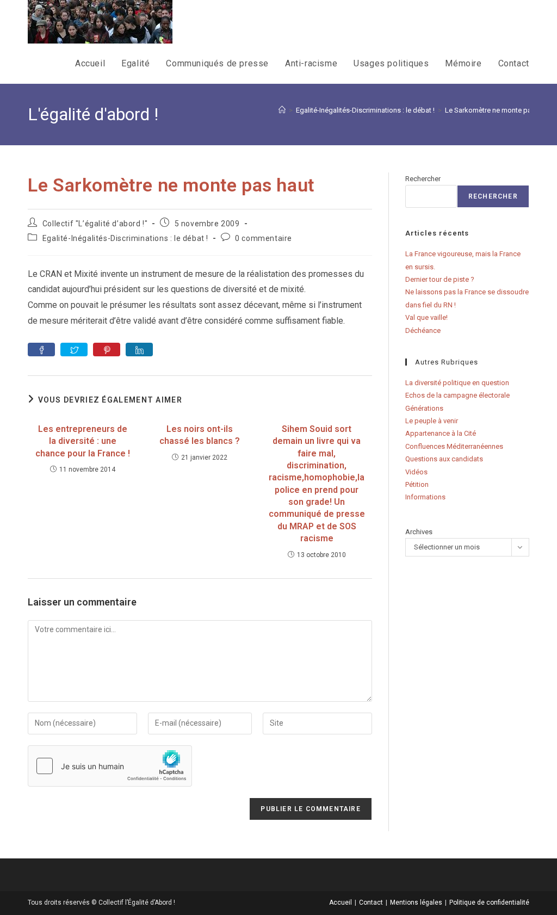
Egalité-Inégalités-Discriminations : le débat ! (125, 238)
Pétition (417, 484)
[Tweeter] (74, 349)
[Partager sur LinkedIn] (139, 349)
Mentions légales (416, 902)
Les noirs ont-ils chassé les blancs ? (199, 435)
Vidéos (416, 472)
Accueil (340, 902)
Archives (418, 532)
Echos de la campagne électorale (457, 395)
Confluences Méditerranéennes (454, 446)
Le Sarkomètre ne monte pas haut (497, 110)
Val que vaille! (426, 317)
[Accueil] (282, 110)
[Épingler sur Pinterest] (106, 349)
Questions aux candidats (444, 459)
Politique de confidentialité (489, 902)
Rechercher (423, 179)
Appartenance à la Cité (440, 433)
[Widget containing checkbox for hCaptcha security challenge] (110, 766)
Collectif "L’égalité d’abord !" (95, 223)
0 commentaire (263, 238)
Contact (371, 902)
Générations (424, 408)
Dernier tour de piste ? (439, 279)
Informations (425, 497)
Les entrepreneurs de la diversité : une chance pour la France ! (82, 441)
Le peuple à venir (431, 421)
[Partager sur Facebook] (41, 349)
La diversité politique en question (457, 383)
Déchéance (423, 330)
